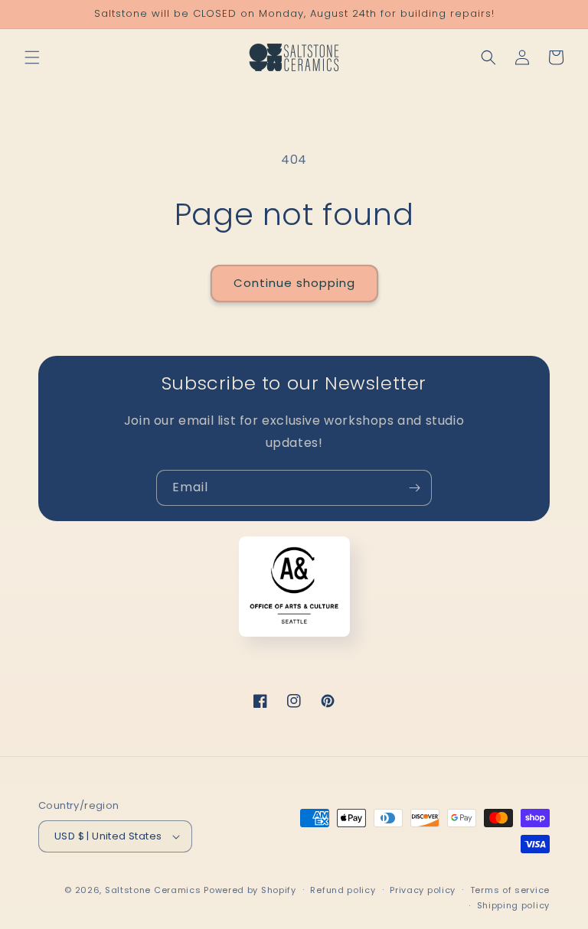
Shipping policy (513, 905)
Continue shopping (294, 283)
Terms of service (510, 890)
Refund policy (342, 890)
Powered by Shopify (250, 890)
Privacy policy (423, 890)
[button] (32, 57)
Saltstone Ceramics (153, 890)
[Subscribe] (414, 488)
